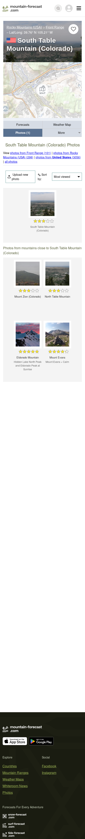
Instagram (49, 772)
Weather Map (62, 124)
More (61, 133)
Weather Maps (13, 779)
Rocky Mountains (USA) (24, 27)
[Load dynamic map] (42, 90)
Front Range (55, 27)
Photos (7, 792)
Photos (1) (22, 133)
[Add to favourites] (73, 29)
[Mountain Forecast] (22, 8)
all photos (11, 161)
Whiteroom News (15, 785)
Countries (9, 766)
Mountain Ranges (15, 772)
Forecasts (22, 124)
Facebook (49, 766)
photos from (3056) (58, 157)
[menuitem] (22, 125)
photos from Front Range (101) (30, 153)
